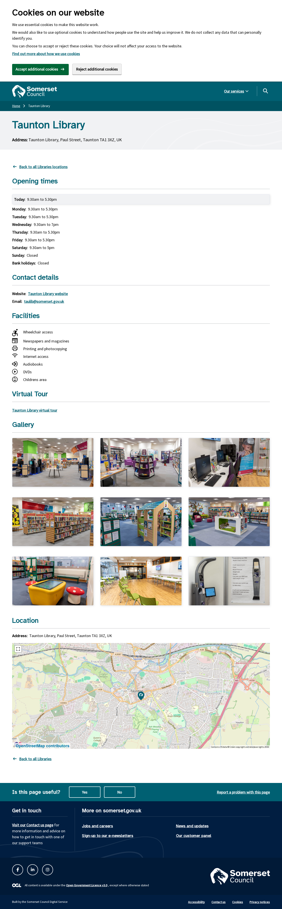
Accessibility (196, 902)
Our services (234, 91)
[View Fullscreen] (18, 649)
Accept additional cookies (37, 69)
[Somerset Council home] (34, 91)
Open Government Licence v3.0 (86, 885)
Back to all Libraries (35, 758)
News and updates (192, 825)
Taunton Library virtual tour (34, 410)
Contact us (219, 902)
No (119, 792)
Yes (84, 792)
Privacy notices (260, 902)
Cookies (237, 902)
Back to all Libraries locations (43, 166)
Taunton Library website (48, 293)
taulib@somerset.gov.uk (44, 301)
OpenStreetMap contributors (42, 746)
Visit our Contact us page (32, 824)
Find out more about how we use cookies (46, 53)
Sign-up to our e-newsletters (107, 835)
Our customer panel (193, 835)
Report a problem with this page (243, 792)
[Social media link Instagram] (48, 870)
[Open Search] (265, 90)
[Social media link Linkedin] (33, 870)
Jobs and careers (97, 825)
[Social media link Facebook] (18, 870)
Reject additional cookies (97, 69)
